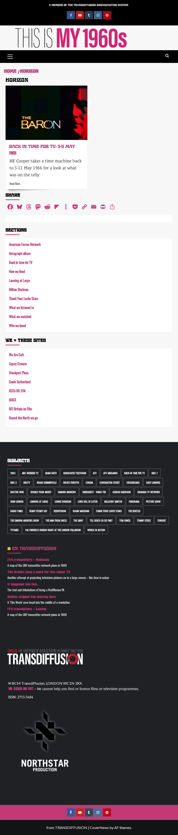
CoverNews (99, 827)
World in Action (96, 530)
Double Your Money (41, 492)
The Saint (78, 520)
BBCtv (26, 482)
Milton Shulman (19, 289)
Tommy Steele (144, 520)
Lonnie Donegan (63, 501)
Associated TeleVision (74, 473)
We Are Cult (16, 354)
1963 (12, 473)
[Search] (167, 56)
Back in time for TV (20, 262)
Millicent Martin (113, 501)
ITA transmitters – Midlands (28, 560)
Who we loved (17, 325)
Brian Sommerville (47, 482)
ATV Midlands (110, 473)
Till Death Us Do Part (101, 520)
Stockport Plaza (18, 372)
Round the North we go (23, 417)
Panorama (134, 501)
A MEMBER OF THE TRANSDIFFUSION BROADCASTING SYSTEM (88, 5)
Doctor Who (17, 492)
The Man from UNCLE (56, 520)
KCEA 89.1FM (17, 390)
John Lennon (16, 501)
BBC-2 (13, 482)
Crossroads (133, 482)
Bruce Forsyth (71, 482)
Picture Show (153, 501)
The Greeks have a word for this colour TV (38, 572)
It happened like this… (23, 584)
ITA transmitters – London (27, 609)
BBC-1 (155, 473)
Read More (15, 183)
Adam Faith (51, 473)
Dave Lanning (153, 482)
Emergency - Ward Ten (94, 492)
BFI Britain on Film (20, 408)
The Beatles (134, 511)
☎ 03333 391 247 (20, 689)
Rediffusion (60, 511)
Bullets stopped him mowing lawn (31, 597)
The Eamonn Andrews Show (24, 520)
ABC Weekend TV (30, 473)
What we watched (20, 316)
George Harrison (122, 492)
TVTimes (14, 530)
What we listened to (21, 307)
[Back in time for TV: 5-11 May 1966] (46, 113)
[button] (10, 56)
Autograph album (20, 253)
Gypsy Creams (18, 363)
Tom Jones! (124, 520)
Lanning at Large (19, 280)
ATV (95, 473)
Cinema (89, 482)
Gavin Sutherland (20, 381)
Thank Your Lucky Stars (23, 298)
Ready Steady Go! (38, 511)
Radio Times (16, 511)
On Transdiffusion (34, 548)
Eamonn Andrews (67, 492)
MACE (12, 399)
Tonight (161, 520)
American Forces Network (25, 244)
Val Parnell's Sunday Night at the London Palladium (53, 530)
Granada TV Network (148, 492)
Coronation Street (110, 482)
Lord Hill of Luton (88, 501)
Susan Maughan (81, 511)
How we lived (17, 271)
